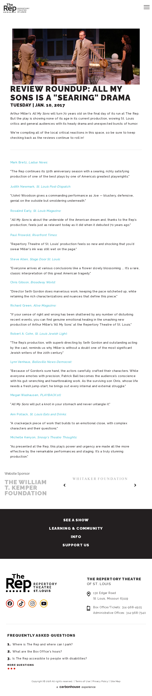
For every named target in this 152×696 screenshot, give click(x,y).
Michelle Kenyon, (43, 437)
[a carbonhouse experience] (76, 686)
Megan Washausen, (35, 395)
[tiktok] (21, 603)
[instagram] (32, 603)
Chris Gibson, (32, 282)
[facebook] (10, 603)
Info (76, 536)
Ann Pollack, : (38, 414)
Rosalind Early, (35, 211)
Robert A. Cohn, (38, 333)
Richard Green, (33, 305)
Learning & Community (76, 528)
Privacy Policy (100, 681)
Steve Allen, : (35, 259)
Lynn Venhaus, (41, 362)
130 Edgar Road (110, 595)
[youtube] (44, 603)
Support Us (76, 545)
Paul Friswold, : (33, 235)
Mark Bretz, (29, 162)
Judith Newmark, (40, 186)
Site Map (115, 681)
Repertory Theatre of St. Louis (13, 7)
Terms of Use (82, 681)
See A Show (76, 520)
